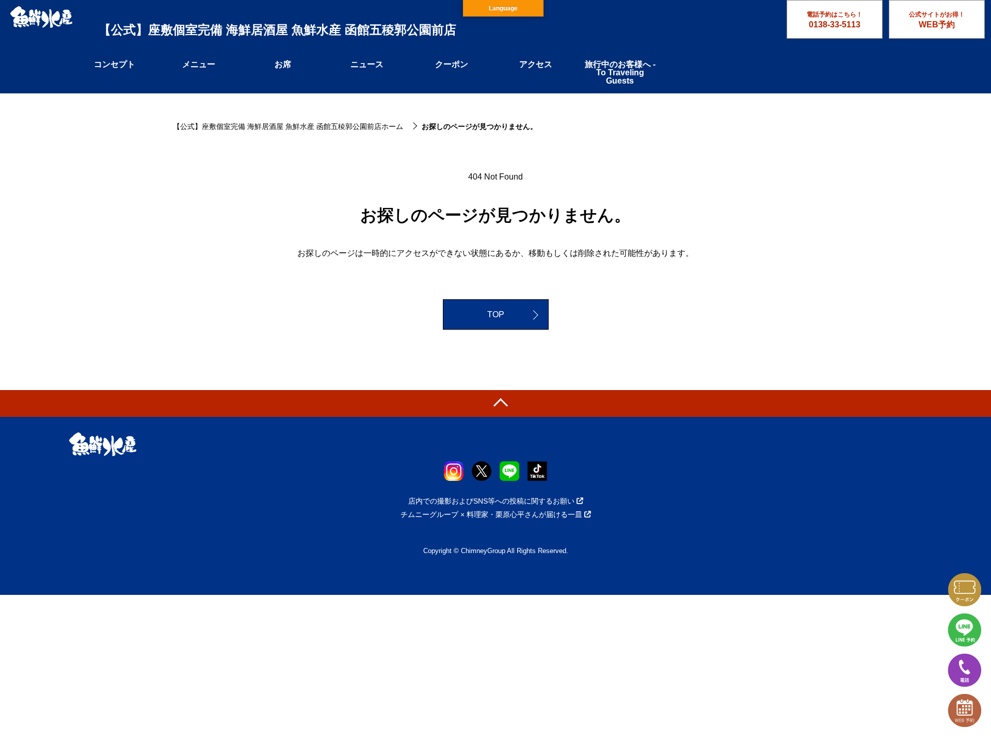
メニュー (198, 64)
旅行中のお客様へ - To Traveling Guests (620, 72)
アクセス (535, 64)
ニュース (366, 64)
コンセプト (114, 64)
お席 (283, 64)
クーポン (451, 64)
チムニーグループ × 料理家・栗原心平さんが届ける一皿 (491, 514)
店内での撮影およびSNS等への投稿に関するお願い (491, 501)
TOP (495, 314)
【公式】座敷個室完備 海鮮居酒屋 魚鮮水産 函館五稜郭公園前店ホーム (288, 126)
